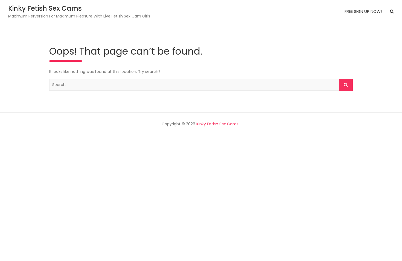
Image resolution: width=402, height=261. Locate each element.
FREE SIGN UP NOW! (363, 11)
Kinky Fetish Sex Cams (45, 8)
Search (346, 85)
